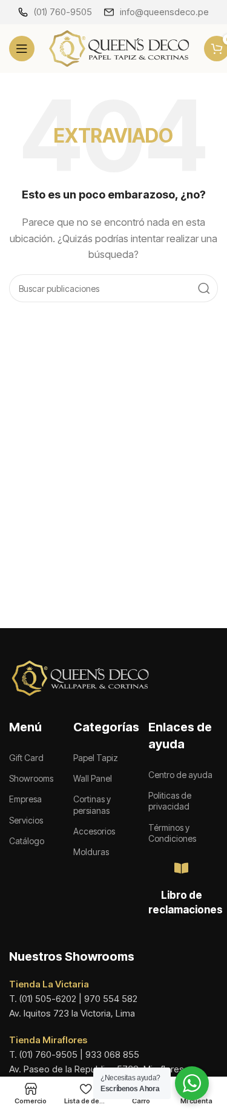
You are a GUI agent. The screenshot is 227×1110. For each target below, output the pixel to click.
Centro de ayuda (180, 775)
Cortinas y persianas (92, 804)
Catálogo (26, 841)
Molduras (91, 852)
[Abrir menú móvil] (22, 48)
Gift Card (26, 758)
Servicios (26, 820)
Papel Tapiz (95, 758)
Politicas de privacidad (169, 800)
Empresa (25, 799)
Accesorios (94, 831)
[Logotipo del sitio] (119, 47)
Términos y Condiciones (172, 833)
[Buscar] (204, 288)
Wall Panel (92, 778)
